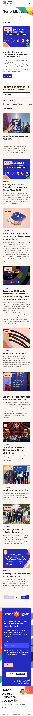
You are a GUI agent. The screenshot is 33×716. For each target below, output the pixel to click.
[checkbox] (5, 650)
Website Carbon (20, 673)
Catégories (7, 100)
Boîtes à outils (18, 104)
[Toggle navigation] (29, 3)
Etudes (30, 104)
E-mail (6, 641)
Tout (7, 104)
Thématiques (8, 109)
